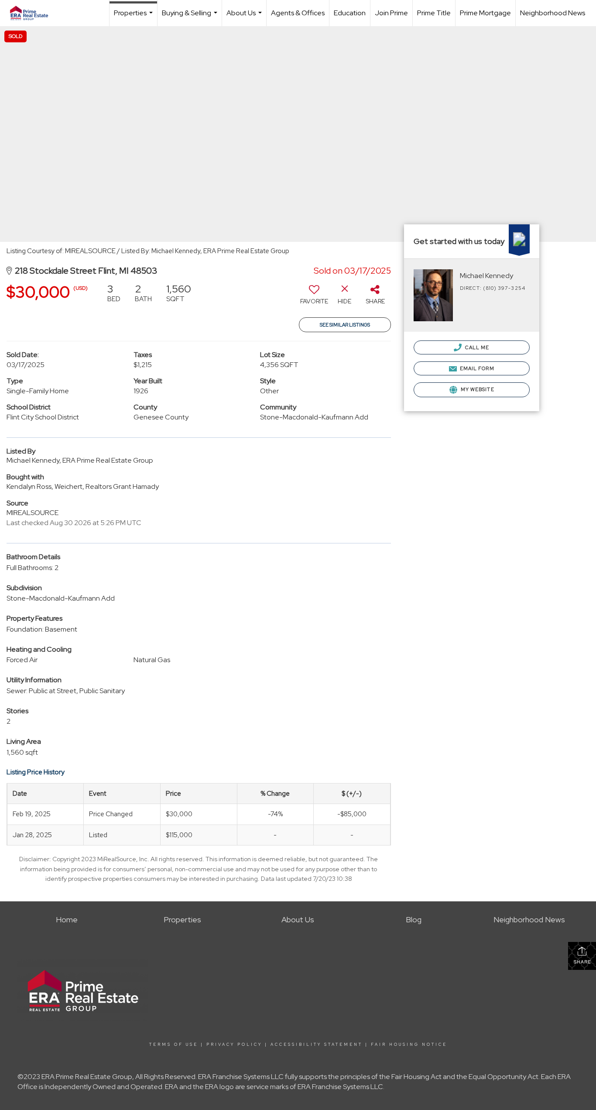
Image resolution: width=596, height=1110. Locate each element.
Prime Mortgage (485, 12)
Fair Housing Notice (409, 1044)
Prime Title (434, 12)
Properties (134, 17)
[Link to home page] (33, 13)
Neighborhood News (552, 12)
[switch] (314, 297)
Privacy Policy (234, 1044)
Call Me (477, 347)
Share (582, 962)
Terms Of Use (173, 1044)
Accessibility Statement (317, 1044)
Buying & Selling (190, 17)
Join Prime (391, 12)
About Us (245, 17)
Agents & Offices (298, 12)
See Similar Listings (345, 325)
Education (350, 12)
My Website (476, 389)
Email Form (476, 368)
